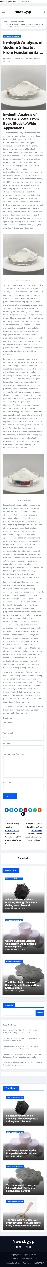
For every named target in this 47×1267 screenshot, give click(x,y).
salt (31, 59)
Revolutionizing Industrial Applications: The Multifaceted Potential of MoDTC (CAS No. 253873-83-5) (13, 834)
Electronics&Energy (13, 1263)
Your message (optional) (13, 754)
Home (15, 1258)
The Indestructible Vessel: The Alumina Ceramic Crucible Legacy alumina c (22, 1064)
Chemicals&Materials (12, 36)
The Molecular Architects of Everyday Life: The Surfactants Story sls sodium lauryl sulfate (22, 1055)
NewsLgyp (23, 12)
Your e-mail (8, 733)
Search (9, 1005)
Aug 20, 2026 (19, 908)
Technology (27, 1263)
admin (25, 858)
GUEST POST (39, 1263)
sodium (7, 62)
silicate (38, 59)
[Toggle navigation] (3, 12)
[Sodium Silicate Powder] (23, 256)
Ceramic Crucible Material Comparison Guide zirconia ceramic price (20, 943)
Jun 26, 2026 (19, 991)
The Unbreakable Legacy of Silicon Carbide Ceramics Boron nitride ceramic (23, 985)
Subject (6, 743)
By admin (7, 59)
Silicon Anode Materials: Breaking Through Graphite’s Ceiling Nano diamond (21, 902)
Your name (7, 722)
